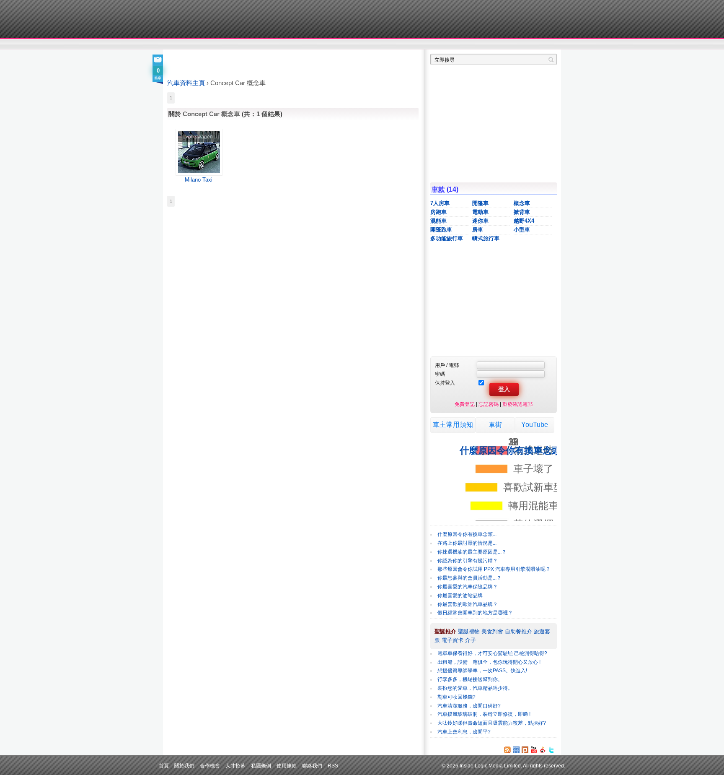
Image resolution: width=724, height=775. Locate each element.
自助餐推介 (518, 631)
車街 (495, 424)
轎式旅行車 (485, 238)
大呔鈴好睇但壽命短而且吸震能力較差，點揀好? (491, 723)
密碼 (440, 374)
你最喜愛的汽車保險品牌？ (467, 587)
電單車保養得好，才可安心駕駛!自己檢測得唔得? (492, 653)
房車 (477, 229)
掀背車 (522, 212)
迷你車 (480, 221)
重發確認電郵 (517, 404)
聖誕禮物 (469, 631)
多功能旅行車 (446, 238)
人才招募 (235, 765)
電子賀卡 (452, 640)
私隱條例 (261, 765)
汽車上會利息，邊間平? (464, 732)
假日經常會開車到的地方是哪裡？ (475, 613)
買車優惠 (389, 44)
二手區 (516, 44)
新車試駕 (215, 44)
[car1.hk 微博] (542, 749)
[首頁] (206, 19)
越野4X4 (524, 221)
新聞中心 (178, 44)
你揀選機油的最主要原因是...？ (472, 552)
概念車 (522, 203)
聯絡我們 (312, 765)
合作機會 (210, 765)
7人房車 (440, 203)
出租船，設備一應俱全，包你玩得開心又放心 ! (488, 662)
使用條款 (287, 765)
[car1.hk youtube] (533, 749)
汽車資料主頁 (186, 83)
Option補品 (319, 44)
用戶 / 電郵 (447, 365)
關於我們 (184, 765)
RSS (333, 765)
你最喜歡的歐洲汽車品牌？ (467, 604)
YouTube (534, 424)
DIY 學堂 (281, 44)
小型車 (522, 229)
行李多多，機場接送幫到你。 (470, 679)
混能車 (438, 221)
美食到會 (492, 631)
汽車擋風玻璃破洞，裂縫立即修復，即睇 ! (483, 714)
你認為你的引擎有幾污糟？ (467, 561)
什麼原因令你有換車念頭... (466, 534)
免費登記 (465, 404)
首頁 (164, 765)
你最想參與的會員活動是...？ (469, 578)
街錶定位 (441, 44)
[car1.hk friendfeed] (516, 749)
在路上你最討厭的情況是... (466, 543)
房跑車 (438, 212)
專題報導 (248, 44)
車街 (414, 44)
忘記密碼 (488, 404)
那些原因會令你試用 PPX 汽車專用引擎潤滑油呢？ (494, 569)
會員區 (549, 44)
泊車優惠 (357, 44)
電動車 (480, 212)
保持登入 (445, 382)
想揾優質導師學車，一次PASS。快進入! (482, 671)
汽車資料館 (478, 44)
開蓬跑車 (441, 229)
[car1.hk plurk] (525, 749)
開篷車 (480, 203)
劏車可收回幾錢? (456, 697)
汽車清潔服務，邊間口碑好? (469, 706)
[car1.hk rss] (507, 749)
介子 (470, 640)
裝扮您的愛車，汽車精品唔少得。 (475, 688)
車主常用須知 (453, 424)
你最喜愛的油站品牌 (460, 595)
